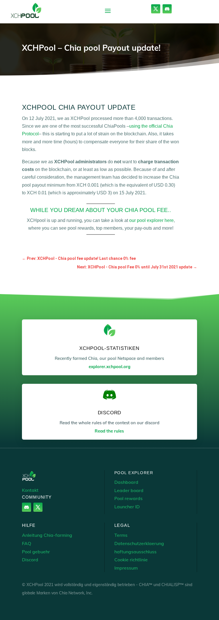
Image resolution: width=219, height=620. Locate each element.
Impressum (126, 568)
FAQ (26, 543)
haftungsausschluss (135, 551)
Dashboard (126, 482)
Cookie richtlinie (131, 559)
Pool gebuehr (36, 551)
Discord (30, 559)
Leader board (128, 490)
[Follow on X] (155, 8)
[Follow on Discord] (167, 8)
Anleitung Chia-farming (47, 535)
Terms (120, 535)
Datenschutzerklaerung (139, 543)
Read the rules (109, 431)
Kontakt (30, 490)
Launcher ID (127, 506)
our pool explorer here (151, 220)
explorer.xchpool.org (109, 366)
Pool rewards (128, 498)
